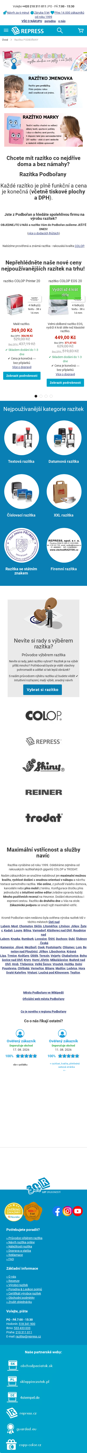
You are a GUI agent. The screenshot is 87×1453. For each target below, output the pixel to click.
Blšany (49, 968)
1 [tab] (35, 396)
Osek (41, 947)
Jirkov (75, 926)
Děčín (38, 926)
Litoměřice (50, 926)
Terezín (44, 955)
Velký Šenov (43, 964)
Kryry (27, 960)
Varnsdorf (39, 930)
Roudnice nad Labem (43, 934)
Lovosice (41, 938)
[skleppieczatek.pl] (26, 1387)
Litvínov (64, 926)
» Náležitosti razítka (19, 1246)
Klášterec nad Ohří (59, 930)
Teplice (75, 972)
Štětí (51, 938)
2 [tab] (40, 396)
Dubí (72, 938)
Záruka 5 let (42, 12)
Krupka (15, 938)
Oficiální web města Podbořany (43, 999)
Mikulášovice (59, 960)
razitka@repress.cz (28, 1336)
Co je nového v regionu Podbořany (43, 1011)
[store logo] (27, 30)
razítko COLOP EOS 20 (65, 281)
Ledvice (72, 968)
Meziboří (31, 947)
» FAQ (10, 1259)
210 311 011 (24, 1332)
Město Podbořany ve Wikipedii (43, 992)
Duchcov (61, 938)
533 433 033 (22, 1328)
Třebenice (27, 964)
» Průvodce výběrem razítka (24, 1238)
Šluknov (81, 938)
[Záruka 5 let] (32, 1220)
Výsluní (32, 972)
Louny (18, 930)
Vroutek (58, 964)
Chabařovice (70, 955)
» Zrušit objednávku (19, 1302)
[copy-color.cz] (21, 1451)
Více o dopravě (21, 367)
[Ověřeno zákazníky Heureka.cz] (13, 1220)
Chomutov (26, 926)
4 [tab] (51, 396)
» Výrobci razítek (17, 1285)
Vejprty (55, 955)
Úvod (5, 39)
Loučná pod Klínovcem (53, 972)
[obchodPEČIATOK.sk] (28, 1372)
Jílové (19, 947)
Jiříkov (43, 951)
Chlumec (69, 947)
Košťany (23, 955)
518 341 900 (27, 1324)
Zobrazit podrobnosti (21, 376)
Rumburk (28, 938)
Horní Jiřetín (40, 960)
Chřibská (24, 968)
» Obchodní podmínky (20, 1297)
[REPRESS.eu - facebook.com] (57, 1215)
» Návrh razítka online (20, 1242)
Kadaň (8, 930)
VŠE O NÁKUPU (32, 21)
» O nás (11, 1276)
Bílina (27, 930)
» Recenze (12, 1281)
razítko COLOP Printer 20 (21, 281)
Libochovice (57, 951)
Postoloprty (53, 947)
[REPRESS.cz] (19, 1419)
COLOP (79, 246)
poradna (50, 21)
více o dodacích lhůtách (43, 233)
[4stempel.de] (21, 1403)
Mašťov (60, 968)
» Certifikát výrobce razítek (23, 1293)
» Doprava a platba (18, 1250)
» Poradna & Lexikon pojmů (24, 1289)
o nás (61, 21)
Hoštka (69, 964)
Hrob (15, 964)
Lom (79, 947)
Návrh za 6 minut (18, 12)
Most (14, 926)
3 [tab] (46, 396)
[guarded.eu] (19, 1435)
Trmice (12, 955)
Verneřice (37, 968)
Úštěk (34, 955)
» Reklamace (14, 1255)
